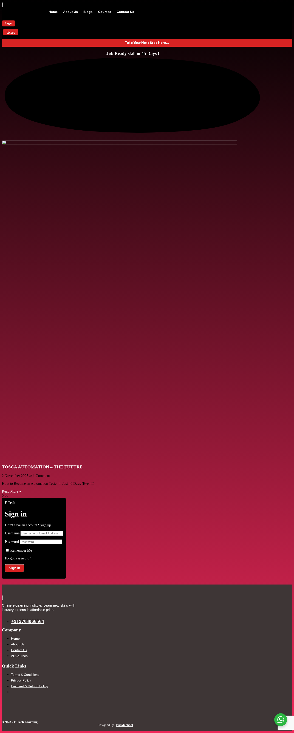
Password (12, 542)
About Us (70, 12)
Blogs (88, 12)
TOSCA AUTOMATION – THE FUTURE (42, 467)
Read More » (11, 491)
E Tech (10, 503)
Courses (104, 12)
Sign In (14, 568)
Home (53, 12)
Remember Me (21, 550)
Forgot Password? (18, 558)
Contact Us (125, 12)
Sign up (45, 525)
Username (12, 533)
